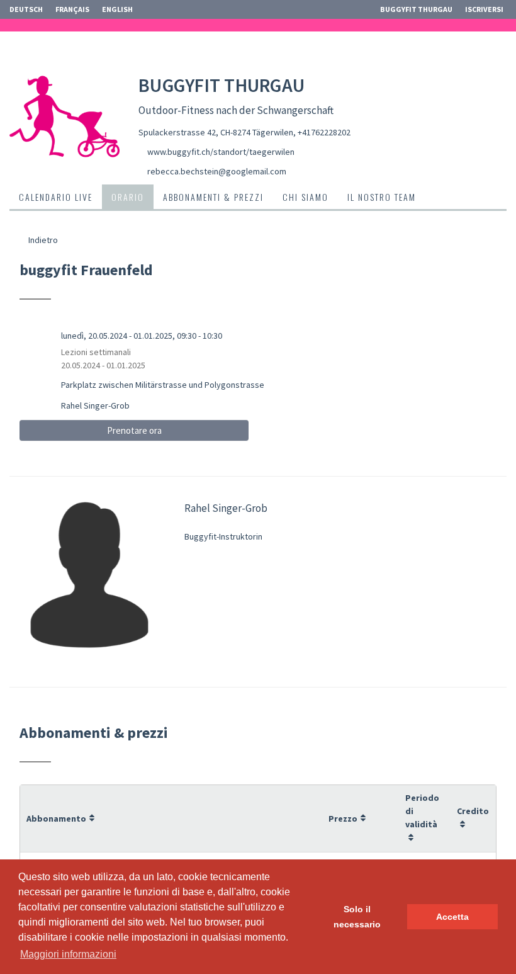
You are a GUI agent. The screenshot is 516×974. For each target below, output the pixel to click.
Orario (127, 196)
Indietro (42, 240)
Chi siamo (305, 196)
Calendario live (56, 196)
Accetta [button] (452, 917)
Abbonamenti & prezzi (213, 196)
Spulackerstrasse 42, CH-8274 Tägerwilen (215, 132)
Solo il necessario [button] (357, 916)
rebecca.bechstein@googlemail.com (216, 171)
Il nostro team (381, 196)
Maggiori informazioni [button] (68, 954)
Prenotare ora (134, 430)
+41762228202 (324, 132)
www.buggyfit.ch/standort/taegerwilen (220, 151)
